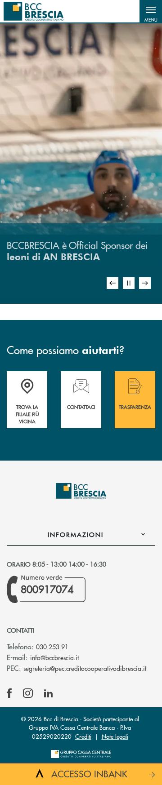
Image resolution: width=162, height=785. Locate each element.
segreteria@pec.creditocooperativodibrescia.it (84, 668)
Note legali (115, 736)
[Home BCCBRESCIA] (33, 11)
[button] (151, 11)
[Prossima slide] (145, 283)
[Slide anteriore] (112, 283)
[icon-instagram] (28, 693)
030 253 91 (52, 646)
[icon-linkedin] (49, 693)
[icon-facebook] (9, 693)
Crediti (83, 736)
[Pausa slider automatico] (129, 283)
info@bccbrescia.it (54, 657)
